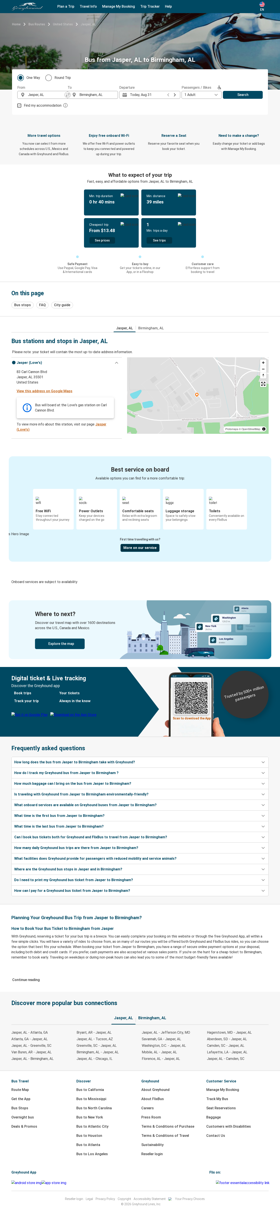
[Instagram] (211, 1183)
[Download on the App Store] (54, 1183)
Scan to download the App (192, 718)
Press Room (151, 1117)
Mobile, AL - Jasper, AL (159, 1052)
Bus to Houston (89, 1136)
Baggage (213, 1117)
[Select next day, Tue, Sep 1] (174, 94)
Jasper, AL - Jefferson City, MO (166, 1032)
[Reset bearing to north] (263, 375)
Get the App (20, 1099)
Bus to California (90, 1090)
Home (16, 24)
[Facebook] (210, 1183)
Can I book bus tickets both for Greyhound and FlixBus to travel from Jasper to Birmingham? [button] (90, 837)
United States (63, 24)
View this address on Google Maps (44, 391)
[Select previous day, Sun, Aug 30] (168, 94)
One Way (33, 78)
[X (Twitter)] (215, 1183)
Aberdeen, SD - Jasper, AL (227, 1039)
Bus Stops (19, 1108)
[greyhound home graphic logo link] (27, 6)
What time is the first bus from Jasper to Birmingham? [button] (59, 816)
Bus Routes (36, 24)
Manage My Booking (222, 1090)
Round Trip (62, 78)
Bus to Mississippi (91, 1099)
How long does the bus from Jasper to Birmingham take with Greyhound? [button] (74, 762)
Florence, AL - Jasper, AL (161, 1059)
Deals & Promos (24, 1126)
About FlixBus (152, 1099)
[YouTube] (212, 1183)
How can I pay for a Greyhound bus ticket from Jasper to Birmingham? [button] (72, 891)
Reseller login (152, 1154)
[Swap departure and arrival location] (68, 95)
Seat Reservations (221, 1108)
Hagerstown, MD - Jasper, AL (229, 1032)
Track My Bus (217, 1099)
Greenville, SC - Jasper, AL (97, 1046)
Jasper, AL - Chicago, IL (94, 1059)
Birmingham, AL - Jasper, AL (98, 1052)
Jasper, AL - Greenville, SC (31, 1046)
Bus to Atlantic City (92, 1126)
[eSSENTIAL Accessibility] (243, 1183)
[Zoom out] (263, 369)
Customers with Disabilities (228, 1126)
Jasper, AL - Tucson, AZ (95, 1039)
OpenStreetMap (251, 429)
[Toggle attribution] (263, 429)
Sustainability (152, 1145)
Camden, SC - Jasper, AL (225, 1046)
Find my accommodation (42, 105)
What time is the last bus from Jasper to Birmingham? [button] (59, 826)
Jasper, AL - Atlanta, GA (29, 1032)
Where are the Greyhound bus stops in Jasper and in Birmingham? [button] (68, 869)
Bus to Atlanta (88, 1145)
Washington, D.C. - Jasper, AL (164, 1046)
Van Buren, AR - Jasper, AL (31, 1052)
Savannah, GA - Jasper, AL (161, 1039)
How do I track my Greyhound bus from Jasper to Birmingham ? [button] (66, 773)
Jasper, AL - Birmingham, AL (32, 1059)
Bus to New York (89, 1117)
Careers (147, 1108)
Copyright (124, 1199)
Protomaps (231, 429)
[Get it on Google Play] (26, 1183)
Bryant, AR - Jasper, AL (94, 1032)
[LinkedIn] (214, 1183)
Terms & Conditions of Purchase (167, 1126)
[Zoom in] (263, 362)
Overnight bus (22, 1117)
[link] (140, 629)
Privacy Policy (105, 1199)
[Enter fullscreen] (263, 384)
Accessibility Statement (150, 1199)
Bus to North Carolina (94, 1108)
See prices (102, 240)
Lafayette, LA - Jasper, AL (227, 1052)
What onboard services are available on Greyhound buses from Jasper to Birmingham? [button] (85, 805)
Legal (89, 1199)
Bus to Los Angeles (92, 1154)
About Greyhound (155, 1090)
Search (242, 95)
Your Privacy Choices (190, 1199)
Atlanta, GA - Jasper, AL (29, 1039)
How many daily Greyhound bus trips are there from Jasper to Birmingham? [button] (76, 848)
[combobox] (46, 94)
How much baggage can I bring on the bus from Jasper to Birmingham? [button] (72, 783)
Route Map (20, 1090)
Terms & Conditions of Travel (165, 1136)
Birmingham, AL (151, 328)
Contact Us (215, 1136)
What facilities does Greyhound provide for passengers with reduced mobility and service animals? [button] (95, 858)
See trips (159, 240)
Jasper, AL (88, 24)
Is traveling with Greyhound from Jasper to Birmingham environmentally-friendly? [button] (81, 794)
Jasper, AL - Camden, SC (225, 1059)
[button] (66, 363)
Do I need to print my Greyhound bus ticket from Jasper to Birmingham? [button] (73, 880)
